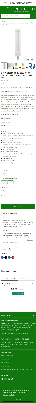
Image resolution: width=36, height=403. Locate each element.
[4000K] (10, 184)
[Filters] (3, 284)
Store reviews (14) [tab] (26, 278)
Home (3, 21)
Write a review (18, 293)
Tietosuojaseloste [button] (8, 395)
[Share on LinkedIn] (9, 257)
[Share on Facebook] (2, 257)
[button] (4, 66)
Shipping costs (17, 87)
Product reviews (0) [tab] (9, 278)
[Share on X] (5, 257)
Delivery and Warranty (10, 213)
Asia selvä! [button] (18, 399)
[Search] (32, 16)
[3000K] (4, 184)
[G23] (3, 193)
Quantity (3, 196)
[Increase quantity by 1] (17, 200)
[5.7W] (3, 175)
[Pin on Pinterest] (12, 257)
